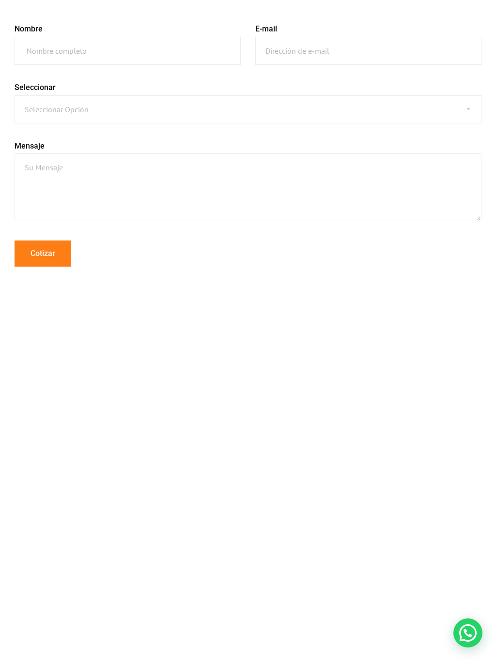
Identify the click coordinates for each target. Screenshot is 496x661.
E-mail (266, 28)
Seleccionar (35, 87)
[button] (467, 632)
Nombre (29, 28)
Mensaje (30, 145)
